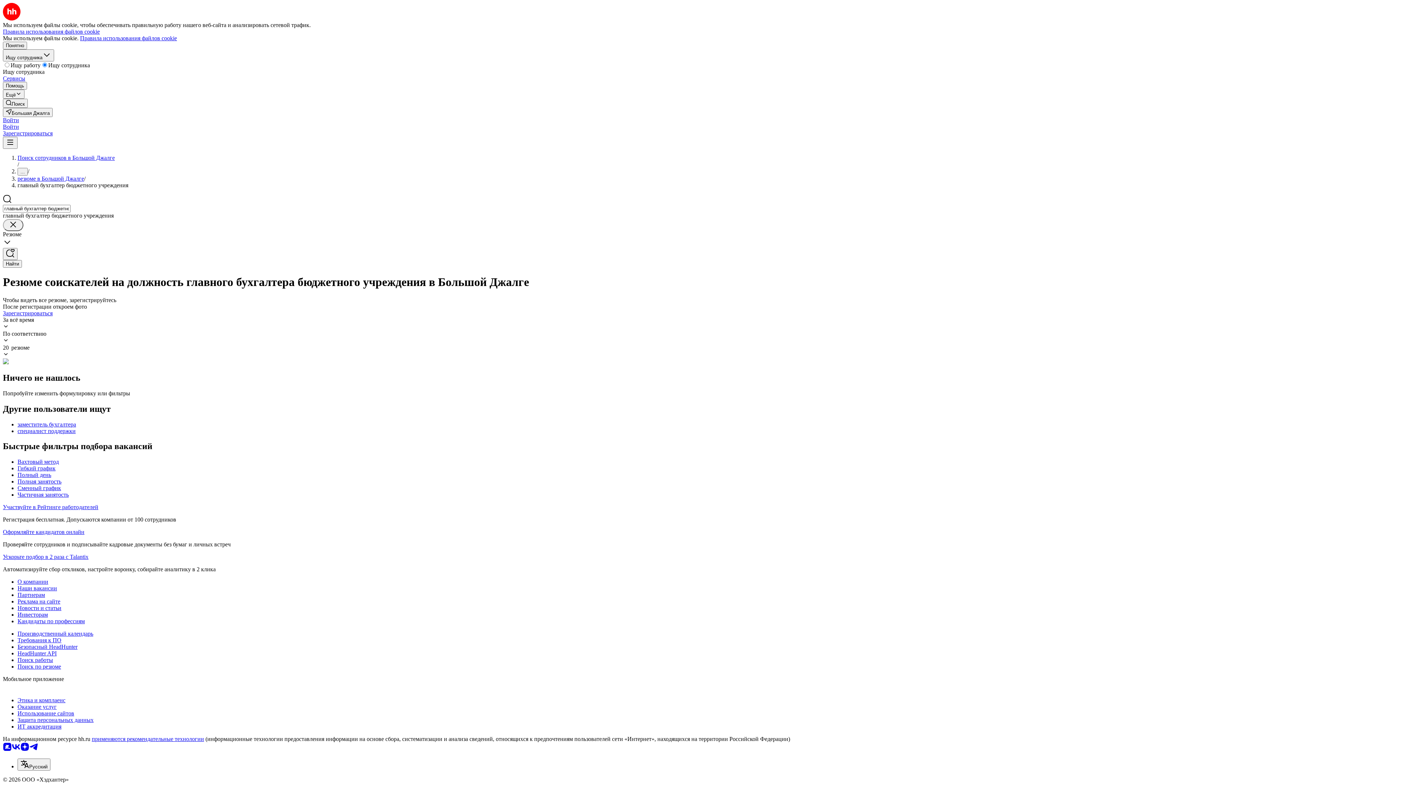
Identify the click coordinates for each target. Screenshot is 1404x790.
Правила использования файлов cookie (128, 38)
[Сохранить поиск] (10, 254)
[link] (15, 103)
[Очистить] (13, 225)
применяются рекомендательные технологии (148, 739)
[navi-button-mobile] (10, 143)
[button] (11, 120)
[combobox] (37, 208)
